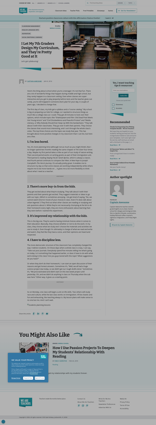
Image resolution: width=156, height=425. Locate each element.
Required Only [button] (28, 378)
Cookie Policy (34, 373)
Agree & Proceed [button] (39, 378)
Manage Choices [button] (15, 378)
